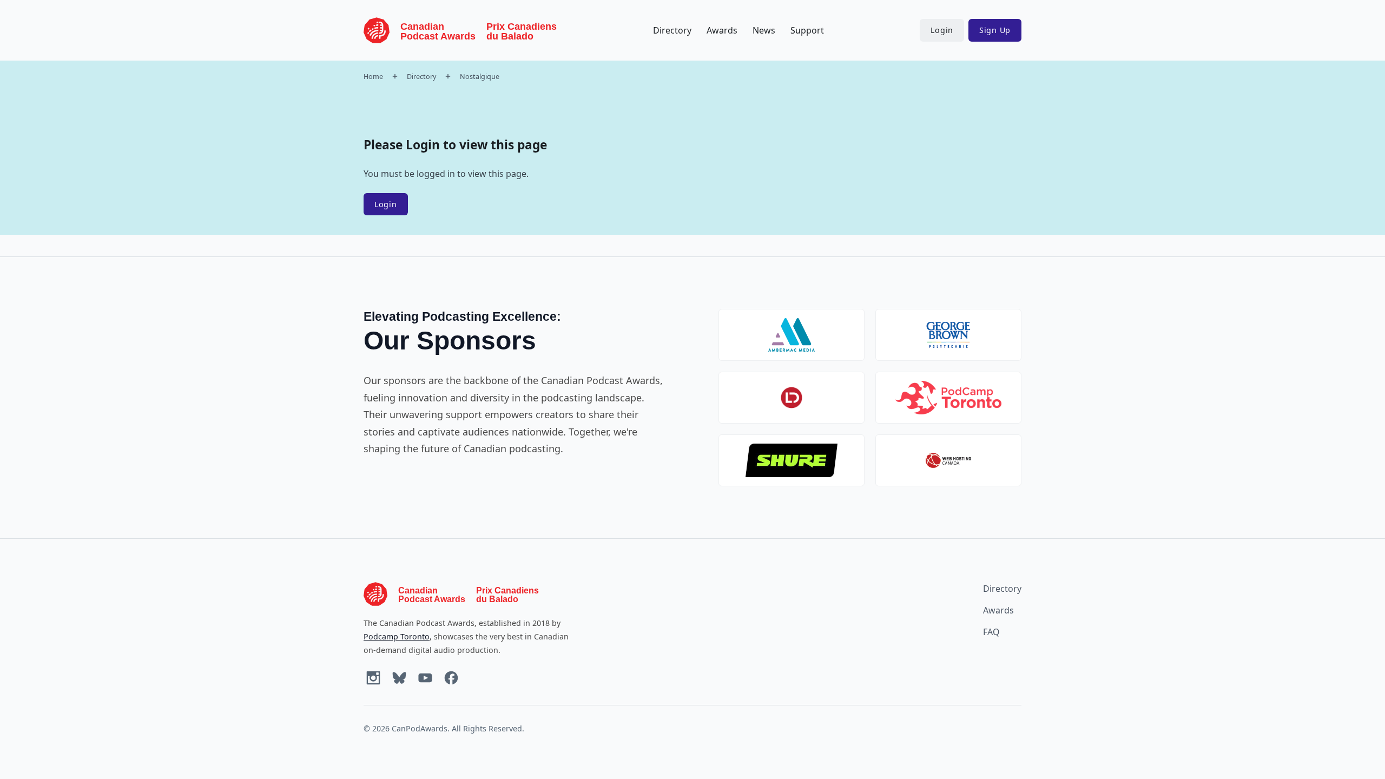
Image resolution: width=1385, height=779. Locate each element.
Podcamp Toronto (397, 636)
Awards (722, 30)
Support (807, 30)
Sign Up (995, 30)
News (764, 30)
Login (942, 30)
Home (373, 76)
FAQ (991, 632)
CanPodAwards (419, 728)
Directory (672, 30)
